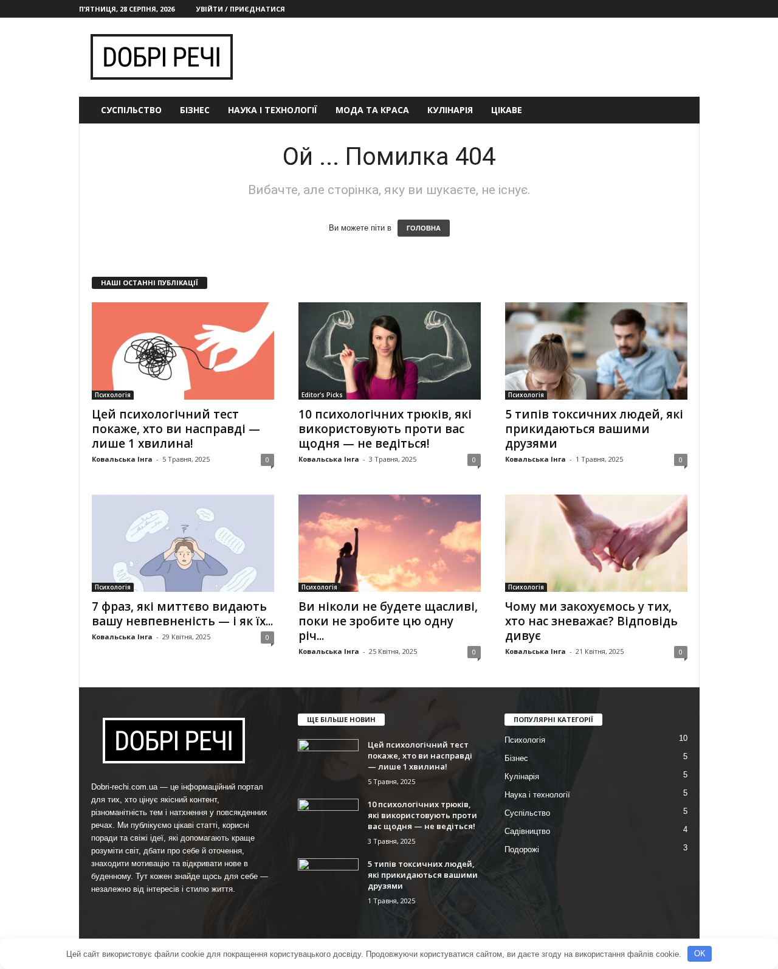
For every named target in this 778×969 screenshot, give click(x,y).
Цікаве (506, 110)
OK (700, 953)
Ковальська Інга (122, 459)
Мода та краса (372, 110)
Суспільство (131, 110)
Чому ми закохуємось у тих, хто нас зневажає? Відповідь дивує (591, 621)
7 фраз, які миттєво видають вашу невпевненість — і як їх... (182, 614)
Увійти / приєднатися (240, 8)
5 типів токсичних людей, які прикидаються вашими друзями (594, 428)
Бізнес (195, 110)
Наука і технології (272, 110)
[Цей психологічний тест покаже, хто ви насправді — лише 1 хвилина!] (183, 351)
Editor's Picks (322, 395)
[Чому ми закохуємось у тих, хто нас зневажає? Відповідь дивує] (596, 543)
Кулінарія (450, 110)
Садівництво (527, 831)
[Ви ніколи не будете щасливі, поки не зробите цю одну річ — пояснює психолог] (389, 543)
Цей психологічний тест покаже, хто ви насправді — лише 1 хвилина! (176, 428)
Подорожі (521, 849)
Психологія (113, 395)
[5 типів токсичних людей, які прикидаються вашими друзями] (596, 351)
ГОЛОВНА (424, 228)
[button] (681, 110)
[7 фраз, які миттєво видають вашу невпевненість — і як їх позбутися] (183, 543)
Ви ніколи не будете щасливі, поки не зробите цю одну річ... (388, 621)
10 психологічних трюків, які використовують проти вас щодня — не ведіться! (385, 428)
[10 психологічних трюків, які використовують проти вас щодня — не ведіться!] (389, 351)
